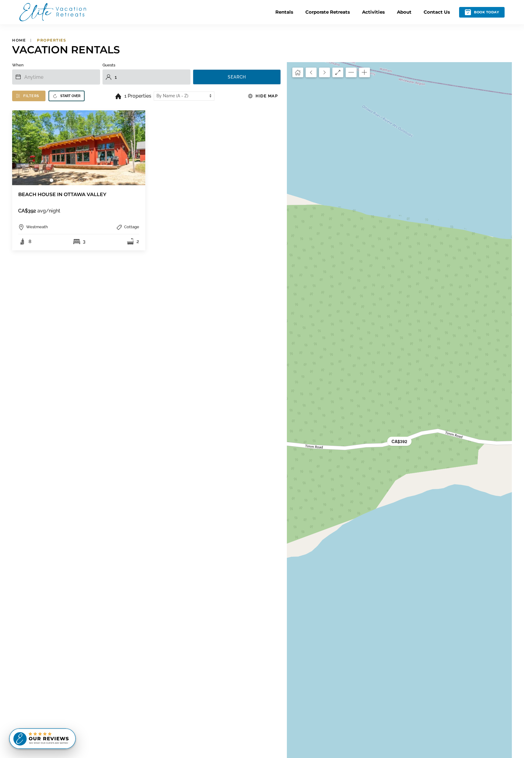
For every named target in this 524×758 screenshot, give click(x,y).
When (18, 65)
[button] (399, 441)
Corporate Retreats (327, 12)
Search (237, 77)
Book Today (486, 12)
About (404, 12)
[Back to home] (52, 12)
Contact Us (437, 12)
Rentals (284, 12)
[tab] (51, 180)
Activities (373, 12)
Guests (108, 65)
